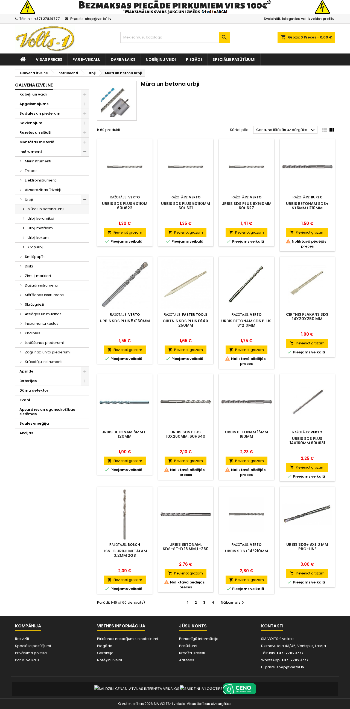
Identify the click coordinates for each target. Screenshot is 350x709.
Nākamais (233, 602)
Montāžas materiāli (38, 142)
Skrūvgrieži (34, 304)
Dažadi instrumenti (41, 285)
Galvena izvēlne (34, 85)
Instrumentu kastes (42, 323)
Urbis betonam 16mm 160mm (246, 434)
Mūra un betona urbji (46, 208)
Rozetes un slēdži (35, 132)
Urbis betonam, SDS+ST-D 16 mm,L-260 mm (186, 549)
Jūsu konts (193, 626)
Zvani (24, 400)
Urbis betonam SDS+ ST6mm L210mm (307, 206)
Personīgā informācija (198, 638)
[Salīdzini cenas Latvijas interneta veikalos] (136, 688)
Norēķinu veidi (161, 59)
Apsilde (26, 371)
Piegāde (194, 59)
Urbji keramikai (41, 218)
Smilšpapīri (35, 256)
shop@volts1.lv (98, 18)
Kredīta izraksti (192, 653)
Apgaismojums (33, 103)
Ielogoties (291, 18)
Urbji (29, 199)
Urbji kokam (38, 237)
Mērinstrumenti (38, 161)
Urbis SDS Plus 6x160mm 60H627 (246, 206)
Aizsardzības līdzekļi (43, 189)
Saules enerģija (34, 423)
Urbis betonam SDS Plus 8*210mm (246, 323)
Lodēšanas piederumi (44, 342)
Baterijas (28, 380)
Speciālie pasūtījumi (233, 59)
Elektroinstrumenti (41, 180)
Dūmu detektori (34, 390)
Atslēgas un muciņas (43, 314)
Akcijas (26, 433)
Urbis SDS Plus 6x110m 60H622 (124, 206)
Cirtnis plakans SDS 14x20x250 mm (307, 316)
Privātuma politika (31, 653)
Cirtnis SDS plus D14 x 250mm (186, 323)
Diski (29, 266)
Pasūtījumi (188, 645)
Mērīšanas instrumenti (44, 294)
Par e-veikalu (86, 59)
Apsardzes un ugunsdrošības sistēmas (47, 411)
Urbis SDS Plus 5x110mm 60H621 (185, 206)
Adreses (186, 660)
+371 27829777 (47, 18)
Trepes (31, 170)
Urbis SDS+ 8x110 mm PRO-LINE (307, 547)
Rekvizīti (22, 638)
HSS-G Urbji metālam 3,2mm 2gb (125, 553)
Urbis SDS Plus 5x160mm (125, 321)
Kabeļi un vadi (33, 94)
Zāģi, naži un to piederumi (48, 352)
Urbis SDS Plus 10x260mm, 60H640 (185, 434)
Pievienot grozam (124, 232)
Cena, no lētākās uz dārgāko (286, 130)
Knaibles (32, 333)
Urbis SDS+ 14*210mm (246, 551)
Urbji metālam (40, 228)
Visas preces (49, 59)
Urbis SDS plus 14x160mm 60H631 (307, 441)
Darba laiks (123, 59)
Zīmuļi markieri (38, 275)
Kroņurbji (35, 247)
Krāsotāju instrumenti (43, 361)
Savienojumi (31, 123)
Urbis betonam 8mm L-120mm (124, 434)
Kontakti (272, 626)
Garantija (105, 653)
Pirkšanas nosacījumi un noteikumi (127, 638)
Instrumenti (30, 151)
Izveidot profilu (321, 18)
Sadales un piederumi (40, 113)
